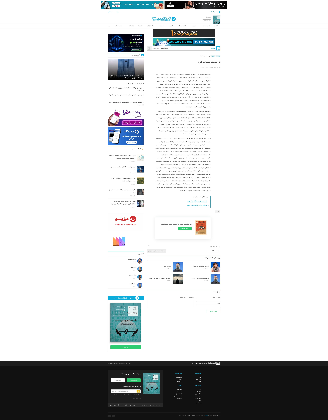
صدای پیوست (179, 377)
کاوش (200, 382)
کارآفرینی (218, 212)
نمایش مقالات (118, 380)
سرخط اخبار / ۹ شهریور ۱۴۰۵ (134, 83)
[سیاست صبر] (178, 272)
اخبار (200, 377)
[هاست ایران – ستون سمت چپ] (126, 43)
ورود (118, 12)
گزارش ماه (199, 392)
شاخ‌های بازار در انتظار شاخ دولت (197, 201)
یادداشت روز (198, 379)
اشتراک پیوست (125, 347)
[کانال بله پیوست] (132, 5)
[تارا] (126, 117)
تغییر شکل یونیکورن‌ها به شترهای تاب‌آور (160, 278)
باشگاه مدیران (198, 394)
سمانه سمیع (132, 276)
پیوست (218, 56)
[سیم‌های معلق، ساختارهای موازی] (215, 284)
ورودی (213, 48)
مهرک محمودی (132, 259)
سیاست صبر (167, 266)
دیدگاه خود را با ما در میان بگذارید (187, 297)
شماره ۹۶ (202, 67)
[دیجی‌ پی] (196, 5)
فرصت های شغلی (178, 396)
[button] (109, 26)
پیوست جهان (198, 403)
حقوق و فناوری (198, 398)
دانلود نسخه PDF (216, 251)
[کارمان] (126, 241)
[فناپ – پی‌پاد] (126, 136)
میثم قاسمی (132, 284)
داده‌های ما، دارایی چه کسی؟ (201, 266)
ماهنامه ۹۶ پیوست (185, 229)
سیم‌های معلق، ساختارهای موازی (200, 278)
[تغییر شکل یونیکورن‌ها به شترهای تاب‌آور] (178, 284)
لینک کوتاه (152, 251)
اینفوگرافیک (179, 382)
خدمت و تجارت (198, 396)
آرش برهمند (133, 267)
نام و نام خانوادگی (216, 297)
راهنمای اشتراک (214, 12)
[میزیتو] (126, 222)
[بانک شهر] (184, 33)
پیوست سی (179, 379)
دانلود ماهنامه (133, 380)
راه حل (199, 400)
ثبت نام (110, 12)
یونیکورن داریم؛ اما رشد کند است (197, 205)
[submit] (138, 391)
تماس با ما (179, 392)
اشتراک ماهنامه (207, 20)
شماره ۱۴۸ (208, 17)
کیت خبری (179, 398)
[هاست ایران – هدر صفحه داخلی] (184, 42)
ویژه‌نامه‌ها (179, 389)
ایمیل (219, 303)
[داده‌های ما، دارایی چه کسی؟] (215, 272)
